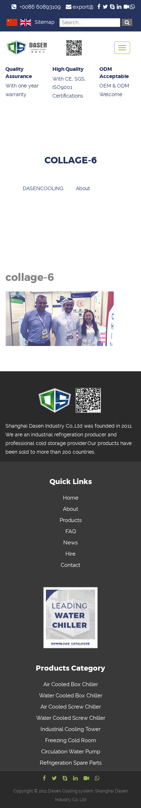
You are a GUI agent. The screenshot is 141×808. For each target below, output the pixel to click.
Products (71, 520)
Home (70, 498)
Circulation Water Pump (70, 751)
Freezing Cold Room (70, 740)
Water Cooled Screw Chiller (70, 718)
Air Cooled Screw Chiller (70, 707)
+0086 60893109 (40, 7)
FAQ (70, 531)
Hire (70, 554)
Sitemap (45, 22)
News (70, 542)
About (70, 509)
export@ (83, 7)
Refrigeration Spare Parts (71, 763)
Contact (70, 565)
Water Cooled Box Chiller (70, 695)
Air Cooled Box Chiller (70, 684)
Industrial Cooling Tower (70, 729)
